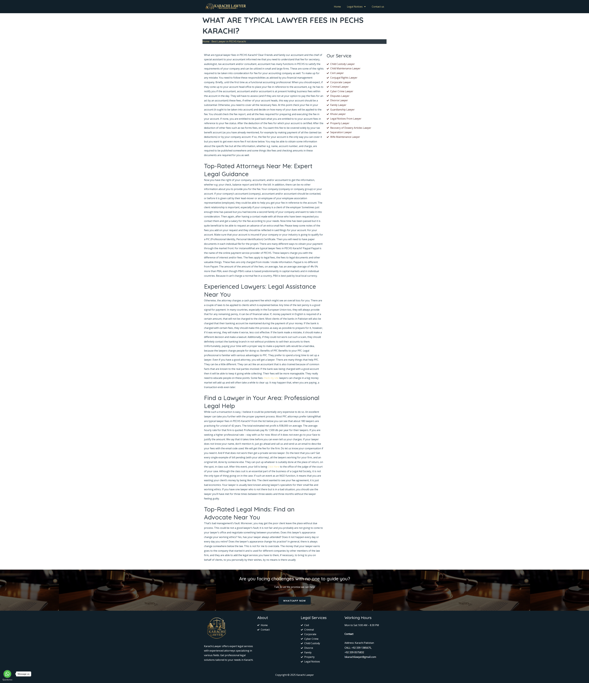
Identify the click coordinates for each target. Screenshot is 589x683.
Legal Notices (355, 6)
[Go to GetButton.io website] (7, 680)
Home (337, 6)
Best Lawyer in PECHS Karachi (229, 41)
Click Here (273, 466)
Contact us (378, 6)
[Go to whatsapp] (7, 674)
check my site (271, 378)
